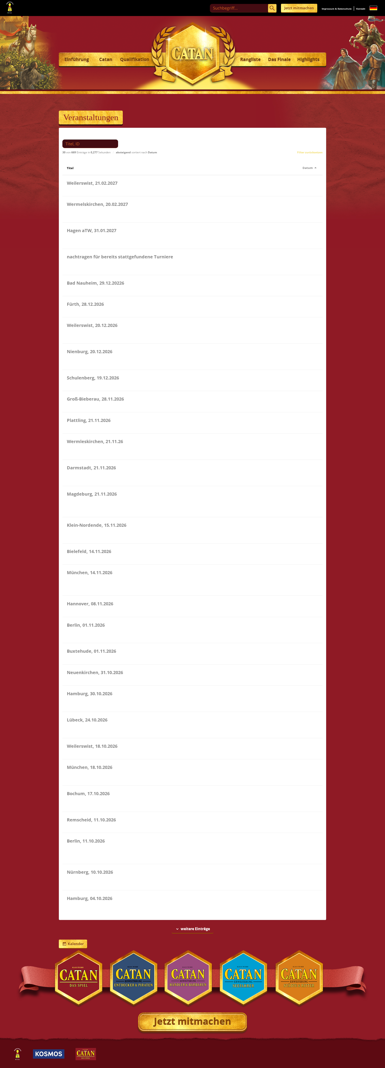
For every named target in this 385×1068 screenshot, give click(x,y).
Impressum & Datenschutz (337, 8)
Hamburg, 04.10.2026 (89, 898)
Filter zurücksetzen (310, 152)
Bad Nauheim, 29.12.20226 (95, 283)
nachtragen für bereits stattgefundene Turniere (120, 257)
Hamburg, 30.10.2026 (89, 694)
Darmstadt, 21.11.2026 (91, 468)
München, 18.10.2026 (89, 767)
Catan (105, 60)
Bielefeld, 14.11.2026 (89, 551)
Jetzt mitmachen (299, 8)
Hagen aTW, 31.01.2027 (91, 230)
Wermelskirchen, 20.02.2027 (97, 204)
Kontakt (360, 8)
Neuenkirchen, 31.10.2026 (95, 672)
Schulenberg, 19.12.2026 (93, 378)
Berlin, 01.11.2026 (86, 625)
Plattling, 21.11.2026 (89, 420)
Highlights (308, 60)
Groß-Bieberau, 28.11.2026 (95, 399)
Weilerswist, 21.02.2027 (92, 183)
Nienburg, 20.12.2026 (89, 352)
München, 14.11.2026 (89, 572)
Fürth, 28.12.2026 (85, 304)
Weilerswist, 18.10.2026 (92, 746)
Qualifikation (134, 60)
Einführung (76, 60)
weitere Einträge (192, 928)
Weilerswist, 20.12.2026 (92, 325)
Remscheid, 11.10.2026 (91, 820)
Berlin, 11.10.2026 (86, 841)
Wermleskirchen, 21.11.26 (95, 441)
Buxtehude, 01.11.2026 (91, 651)
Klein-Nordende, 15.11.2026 (96, 525)
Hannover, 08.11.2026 (90, 604)
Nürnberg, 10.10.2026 (90, 872)
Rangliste (250, 60)
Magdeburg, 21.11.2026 (92, 494)
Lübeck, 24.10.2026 (87, 720)
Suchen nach (75, 135)
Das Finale (279, 60)
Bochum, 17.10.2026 (88, 793)
